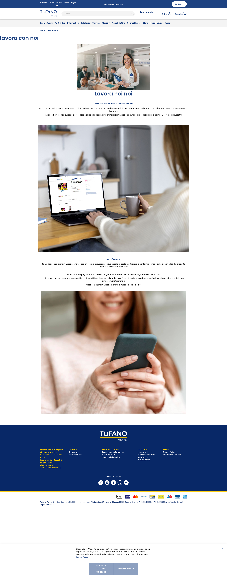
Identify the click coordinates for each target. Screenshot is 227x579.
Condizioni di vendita (111, 457)
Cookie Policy (82, 557)
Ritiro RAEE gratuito (48, 452)
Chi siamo (73, 452)
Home (42, 30)
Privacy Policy (169, 452)
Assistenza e (45, 468)
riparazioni (56, 468)
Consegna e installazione (113, 452)
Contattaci (143, 452)
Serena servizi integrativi (51, 460)
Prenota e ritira (108, 454)
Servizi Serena (144, 460)
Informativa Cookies (172, 454)
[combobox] (98, 13)
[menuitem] (46, 23)
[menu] (113, 23)
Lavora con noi (75, 454)
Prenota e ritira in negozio (51, 449)
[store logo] (48, 13)
